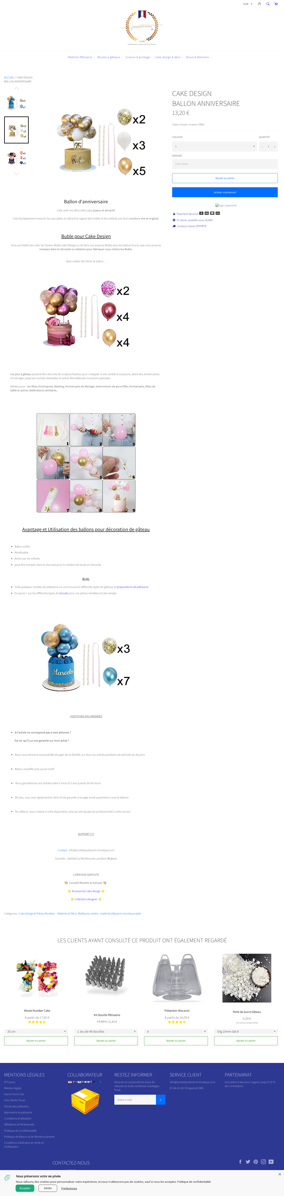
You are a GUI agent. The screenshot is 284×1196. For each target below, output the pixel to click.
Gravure (177, 155)
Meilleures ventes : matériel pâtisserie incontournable (109, 913)
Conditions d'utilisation (17, 1118)
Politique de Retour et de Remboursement (29, 1136)
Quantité (264, 136)
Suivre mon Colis (14, 1094)
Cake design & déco (168, 57)
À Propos (9, 1082)
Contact (63, 850)
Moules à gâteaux (109, 57)
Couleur (177, 136)
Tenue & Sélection (198, 57)
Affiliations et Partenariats (19, 1124)
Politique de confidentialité (194, 1182)
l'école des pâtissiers (16, 1106)
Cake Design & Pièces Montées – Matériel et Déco (48, 913)
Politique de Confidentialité (20, 1130)
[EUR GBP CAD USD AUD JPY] (247, 4)
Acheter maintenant (225, 192)
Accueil (9, 77)
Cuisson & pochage (138, 57)
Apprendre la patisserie (18, 1112)
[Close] (280, 1174)
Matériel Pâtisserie (80, 57)
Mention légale (12, 1088)
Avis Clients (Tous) (14, 1100)
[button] (37, 1022)
